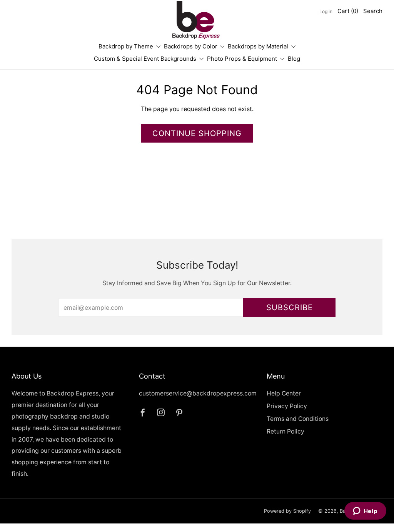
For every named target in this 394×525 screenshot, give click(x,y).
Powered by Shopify (287, 511)
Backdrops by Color (190, 46)
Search (372, 11)
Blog (294, 58)
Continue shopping (197, 133)
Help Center (284, 393)
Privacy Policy (287, 406)
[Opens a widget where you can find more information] (365, 511)
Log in (325, 11)
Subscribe (289, 307)
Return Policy (285, 431)
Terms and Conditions (298, 418)
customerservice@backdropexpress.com (198, 393)
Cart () (347, 11)
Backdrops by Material (258, 46)
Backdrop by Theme (125, 46)
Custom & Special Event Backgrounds (145, 58)
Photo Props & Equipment (242, 58)
